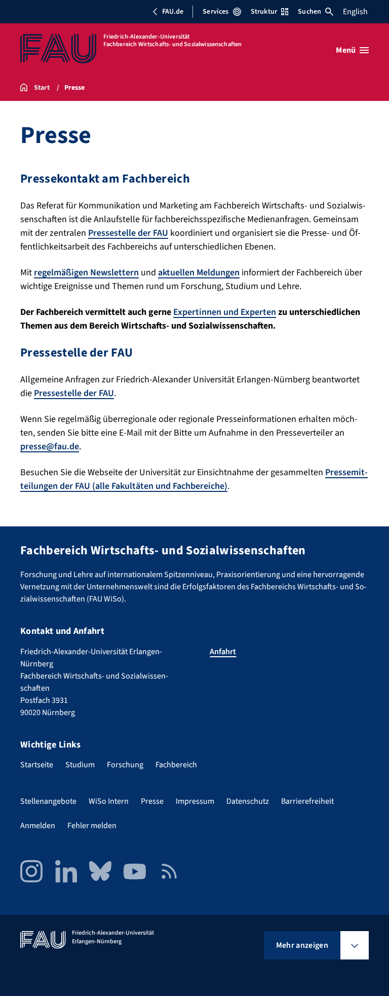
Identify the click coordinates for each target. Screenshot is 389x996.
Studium (80, 764)
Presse (152, 801)
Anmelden (37, 825)
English (355, 11)
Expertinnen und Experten (224, 312)
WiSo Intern (109, 801)
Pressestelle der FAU (128, 233)
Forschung (125, 764)
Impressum (195, 801)
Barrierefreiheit (307, 801)
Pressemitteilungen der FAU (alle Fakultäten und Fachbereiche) (194, 479)
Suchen (309, 12)
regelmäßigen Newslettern (86, 272)
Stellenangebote (48, 801)
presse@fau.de (49, 446)
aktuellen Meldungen (199, 272)
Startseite (36, 764)
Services (215, 12)
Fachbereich (176, 764)
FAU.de (172, 12)
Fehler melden (91, 825)
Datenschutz (247, 801)
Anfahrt (223, 651)
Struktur (264, 12)
